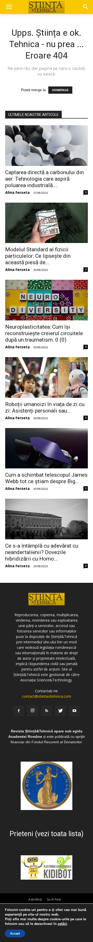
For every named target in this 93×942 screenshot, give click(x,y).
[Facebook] (18, 711)
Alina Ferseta (17, 192)
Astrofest (35, 899)
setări (62, 924)
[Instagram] (32, 711)
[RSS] (46, 711)
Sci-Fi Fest (54, 899)
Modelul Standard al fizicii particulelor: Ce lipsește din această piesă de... (38, 256)
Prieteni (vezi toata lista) (46, 834)
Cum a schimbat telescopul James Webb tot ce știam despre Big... (46, 478)
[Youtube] (74, 711)
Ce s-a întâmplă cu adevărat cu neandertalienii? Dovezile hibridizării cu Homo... (41, 552)
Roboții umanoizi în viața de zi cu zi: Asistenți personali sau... (44, 407)
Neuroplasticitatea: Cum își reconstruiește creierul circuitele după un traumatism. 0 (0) (44, 333)
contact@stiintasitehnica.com (46, 696)
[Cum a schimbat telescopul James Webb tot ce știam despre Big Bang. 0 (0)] (46, 448)
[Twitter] (60, 711)
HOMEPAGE (60, 90)
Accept (15, 933)
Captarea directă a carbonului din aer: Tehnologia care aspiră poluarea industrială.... (44, 178)
